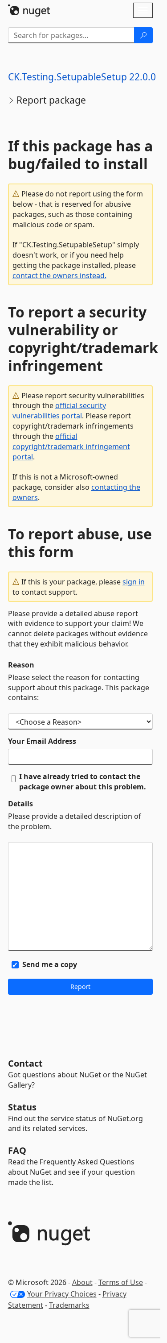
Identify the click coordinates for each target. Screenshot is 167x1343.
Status (22, 1107)
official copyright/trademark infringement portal (71, 446)
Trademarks (69, 1305)
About (82, 1282)
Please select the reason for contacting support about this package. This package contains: (78, 687)
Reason (21, 665)
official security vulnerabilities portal (59, 410)
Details (20, 804)
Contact (25, 1063)
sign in (133, 582)
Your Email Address (42, 741)
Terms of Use (120, 1282)
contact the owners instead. (59, 275)
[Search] (143, 35)
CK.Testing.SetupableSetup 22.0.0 (82, 77)
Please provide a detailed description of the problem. (74, 821)
